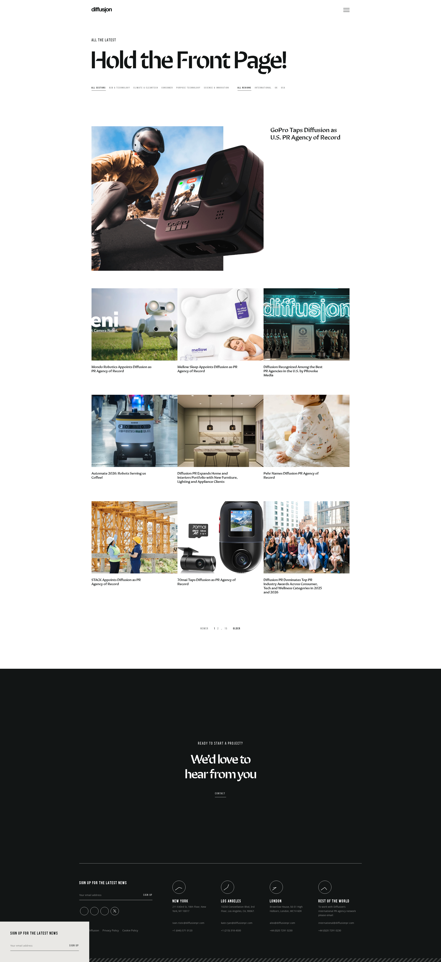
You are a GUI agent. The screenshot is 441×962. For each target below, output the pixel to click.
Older (236, 628)
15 (226, 628)
